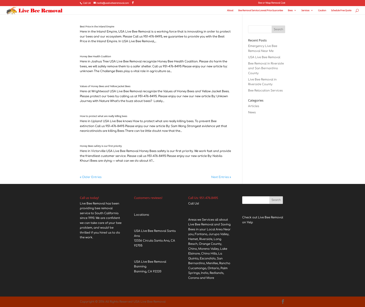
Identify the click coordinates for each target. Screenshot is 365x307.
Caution (322, 10)
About (230, 10)
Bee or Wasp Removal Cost (271, 3)
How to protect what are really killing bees (103, 116)
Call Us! (86, 3)
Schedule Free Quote (341, 10)
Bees (290, 10)
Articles (253, 106)
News (252, 112)
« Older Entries (91, 177)
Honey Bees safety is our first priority (101, 146)
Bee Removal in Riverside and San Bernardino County (266, 68)
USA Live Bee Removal (264, 57)
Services (305, 10)
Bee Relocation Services (265, 90)
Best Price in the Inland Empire (97, 26)
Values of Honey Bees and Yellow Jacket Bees (105, 86)
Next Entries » (221, 177)
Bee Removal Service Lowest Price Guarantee (260, 10)
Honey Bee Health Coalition (95, 56)
